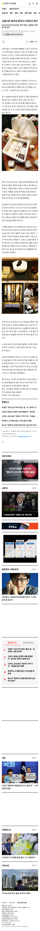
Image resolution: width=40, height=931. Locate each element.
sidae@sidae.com (24, 436)
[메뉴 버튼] (36, 3)
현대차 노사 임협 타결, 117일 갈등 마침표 (17, 420)
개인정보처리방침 (22, 902)
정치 (11, 13)
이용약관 (4, 902)
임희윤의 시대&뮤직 (10, 569)
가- (27, 41)
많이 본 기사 (12, 642)
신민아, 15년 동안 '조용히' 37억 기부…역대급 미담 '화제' (20, 416)
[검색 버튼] (33, 3)
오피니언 (5, 13)
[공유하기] (29, 3)
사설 (3, 757)
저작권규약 (12, 902)
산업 (21, 13)
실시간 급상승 (28, 642)
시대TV (5, 488)
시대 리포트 (6, 456)
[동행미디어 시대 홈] (8, 4)
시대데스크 (6, 829)
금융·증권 (28, 13)
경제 (16, 13)
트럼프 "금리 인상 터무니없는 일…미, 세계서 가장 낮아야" (20, 407)
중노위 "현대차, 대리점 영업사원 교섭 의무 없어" (19, 425)
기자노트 (5, 865)
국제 (34, 13)
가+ (36, 41)
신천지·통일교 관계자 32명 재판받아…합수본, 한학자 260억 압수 (20, 411)
